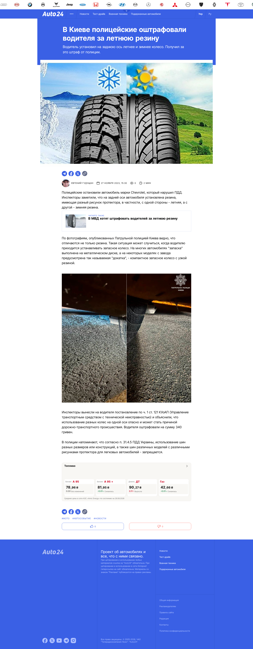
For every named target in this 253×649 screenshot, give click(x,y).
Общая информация (169, 600)
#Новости (100, 518)
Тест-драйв (99, 13)
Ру (210, 13)
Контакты (164, 625)
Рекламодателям (167, 606)
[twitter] (78, 173)
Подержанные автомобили (146, 13)
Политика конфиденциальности (174, 631)
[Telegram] (66, 640)
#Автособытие (81, 518)
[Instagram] (73, 640)
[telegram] (64, 173)
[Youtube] (59, 640)
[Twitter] (52, 640)
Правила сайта (166, 612)
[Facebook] (45, 640)
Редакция (164, 618)
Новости (84, 13)
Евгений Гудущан (82, 183)
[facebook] (71, 173)
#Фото (66, 518)
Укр (201, 13)
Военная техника (118, 13)
